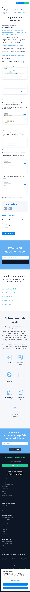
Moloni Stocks (7, 301)
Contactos (4, 547)
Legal (3, 498)
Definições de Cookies (15, 580)
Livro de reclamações (7, 495)
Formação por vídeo (7, 543)
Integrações (5, 505)
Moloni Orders (7, 304)
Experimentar (15, 449)
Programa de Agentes (7, 519)
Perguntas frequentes (7, 541)
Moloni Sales (6, 297)
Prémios (4, 491)
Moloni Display (6, 11)
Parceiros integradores (7, 517)
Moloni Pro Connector (7, 509)
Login (26, 2)
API (2, 507)
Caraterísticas (5, 482)
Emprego (4, 493)
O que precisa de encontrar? (9, 257)
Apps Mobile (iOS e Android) (17, 9)
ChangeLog (4, 511)
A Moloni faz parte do (10, 565)
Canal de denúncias (6, 497)
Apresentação (5, 481)
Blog (3, 545)
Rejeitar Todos (15, 584)
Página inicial (5, 8)
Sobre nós (4, 490)
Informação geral (8, 289)
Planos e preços (5, 486)
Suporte (13, 8)
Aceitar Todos (15, 588)
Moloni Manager (8, 293)
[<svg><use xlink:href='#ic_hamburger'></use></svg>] (2, 3)
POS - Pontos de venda (7, 484)
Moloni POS (4, 531)
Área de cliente (5, 488)
